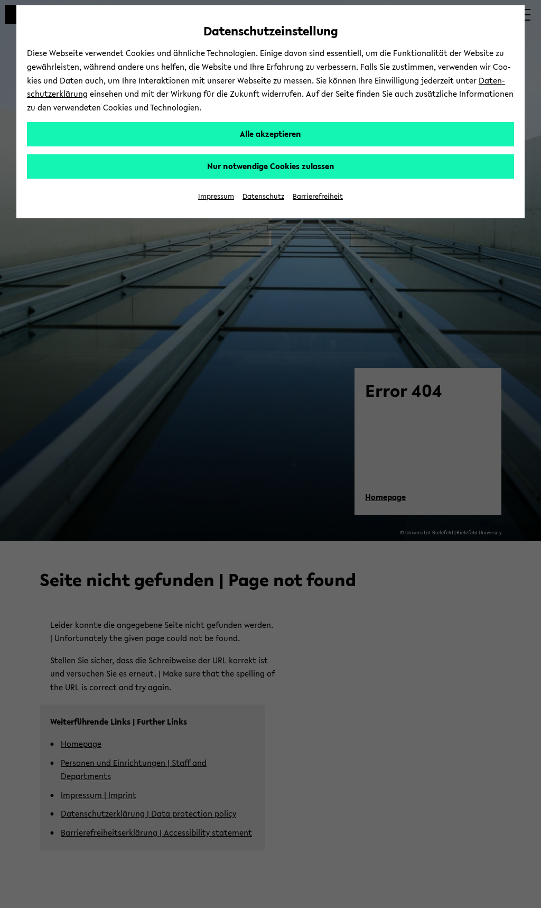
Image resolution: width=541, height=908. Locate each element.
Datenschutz (263, 196)
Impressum (216, 196)
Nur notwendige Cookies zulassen (270, 166)
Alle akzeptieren (270, 134)
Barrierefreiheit (318, 196)
